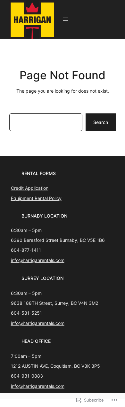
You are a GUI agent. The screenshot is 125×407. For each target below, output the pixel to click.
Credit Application (29, 188)
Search (100, 122)
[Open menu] (65, 19)
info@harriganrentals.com (37, 260)
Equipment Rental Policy (36, 198)
